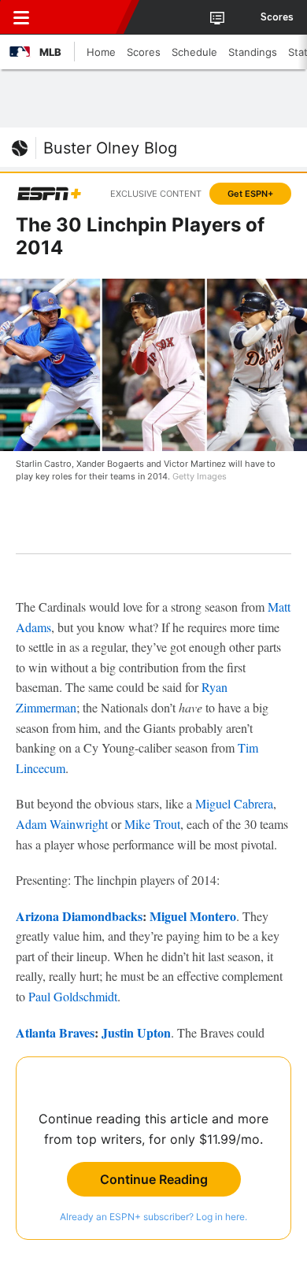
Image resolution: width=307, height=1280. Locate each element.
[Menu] (21, 17)
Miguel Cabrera (234, 803)
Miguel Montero (193, 916)
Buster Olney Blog (110, 148)
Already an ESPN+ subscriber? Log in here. (153, 1217)
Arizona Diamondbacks (79, 916)
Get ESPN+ (250, 193)
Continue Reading (154, 1179)
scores (277, 17)
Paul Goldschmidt (72, 996)
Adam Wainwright (62, 824)
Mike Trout (152, 824)
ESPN (84, 17)
